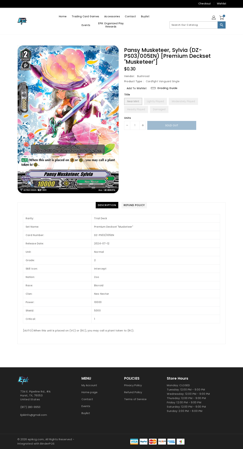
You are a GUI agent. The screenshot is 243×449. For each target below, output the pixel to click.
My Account (89, 385)
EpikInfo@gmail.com (33, 415)
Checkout (204, 3)
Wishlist (221, 3)
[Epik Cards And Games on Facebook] (12, 3)
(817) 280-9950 (30, 407)
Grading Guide (167, 88)
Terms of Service (135, 399)
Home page (89, 392)
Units (127, 118)
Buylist (85, 413)
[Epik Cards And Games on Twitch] (32, 3)
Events (85, 406)
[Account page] (214, 17)
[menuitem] (63, 16)
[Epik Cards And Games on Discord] (26, 3)
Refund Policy (133, 392)
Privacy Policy (133, 385)
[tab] (107, 205)
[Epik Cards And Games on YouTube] (19, 3)
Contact (87, 399)
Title (127, 94)
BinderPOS (47, 443)
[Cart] (222, 17)
